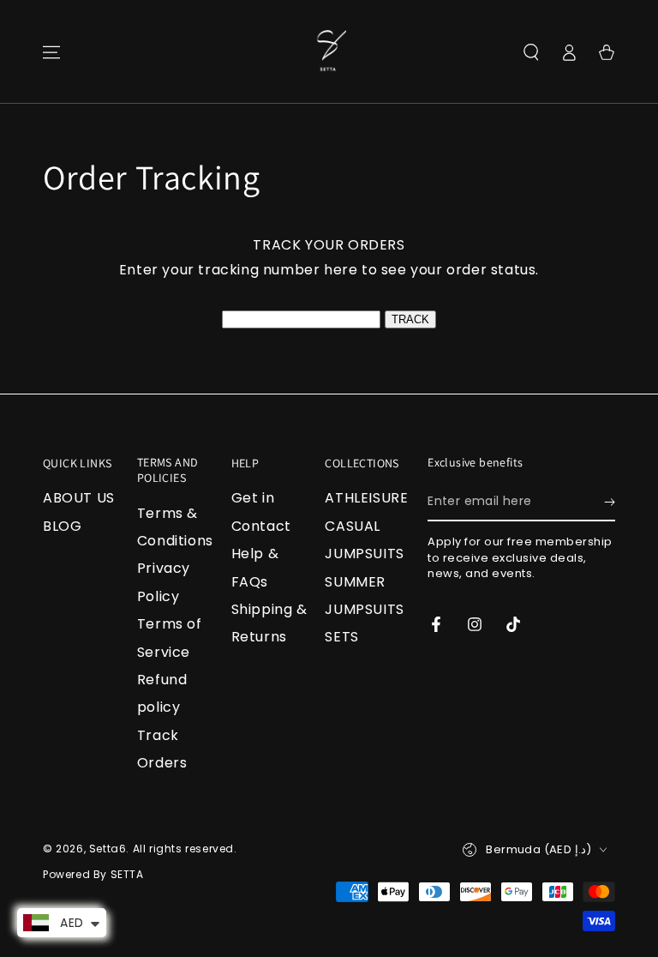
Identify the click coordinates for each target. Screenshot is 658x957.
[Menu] (51, 52)
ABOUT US (79, 498)
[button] (531, 52)
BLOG (62, 526)
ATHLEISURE (366, 498)
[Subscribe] (609, 502)
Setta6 (108, 848)
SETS (341, 637)
